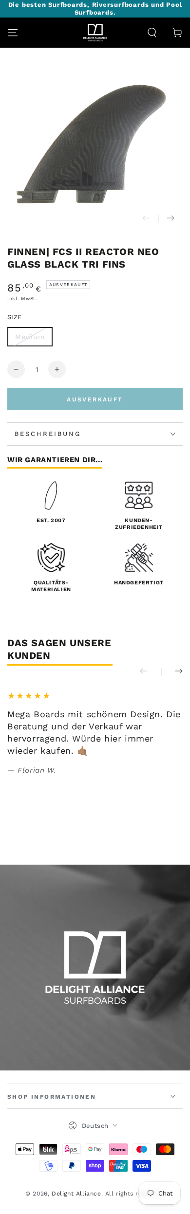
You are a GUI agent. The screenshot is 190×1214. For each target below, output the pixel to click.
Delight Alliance (76, 1193)
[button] (152, 32)
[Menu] (12, 32)
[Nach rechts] (170, 218)
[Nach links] (146, 218)
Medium (30, 337)
